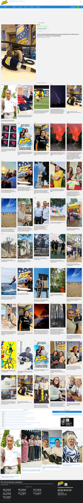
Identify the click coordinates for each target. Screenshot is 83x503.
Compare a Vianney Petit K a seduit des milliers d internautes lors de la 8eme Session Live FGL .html (15, 414)
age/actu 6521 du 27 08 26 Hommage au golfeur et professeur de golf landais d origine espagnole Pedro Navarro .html (18, 412)
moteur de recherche (62, 414)
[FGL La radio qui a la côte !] (4, 5)
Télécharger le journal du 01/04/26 (42, 26)
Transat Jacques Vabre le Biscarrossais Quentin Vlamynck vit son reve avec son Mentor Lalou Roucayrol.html (16, 424)
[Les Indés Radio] (67, 422)
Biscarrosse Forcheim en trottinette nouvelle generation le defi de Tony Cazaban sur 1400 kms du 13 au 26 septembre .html (18, 419)
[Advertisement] (41, 15)
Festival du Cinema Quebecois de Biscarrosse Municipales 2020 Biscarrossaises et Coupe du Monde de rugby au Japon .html (18, 417)
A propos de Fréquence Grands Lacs (6, 500)
